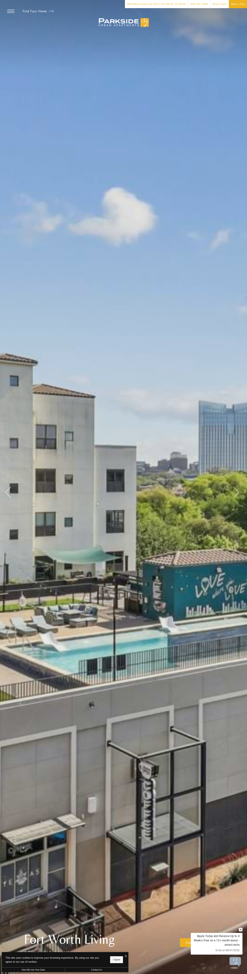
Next (236, 492)
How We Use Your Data (33, 970)
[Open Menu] (10, 11)
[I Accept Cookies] (126, 956)
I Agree (116, 959)
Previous (8, 492)
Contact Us (96, 970)
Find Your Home (35, 11)
